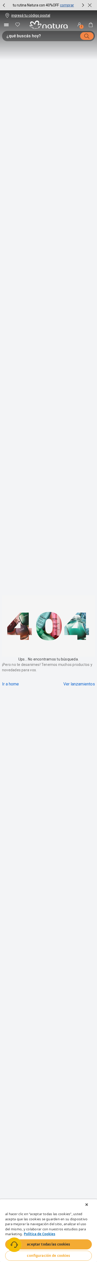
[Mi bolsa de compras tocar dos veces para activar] (91, 25)
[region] (48, 1230)
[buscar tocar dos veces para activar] (87, 36)
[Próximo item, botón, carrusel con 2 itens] (83, 5)
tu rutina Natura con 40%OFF (36, 5)
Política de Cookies (39, 1234)
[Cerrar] (86, 1204)
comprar (67, 5)
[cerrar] (90, 5)
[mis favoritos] (17, 25)
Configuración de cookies (48, 1255)
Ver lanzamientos (79, 684)
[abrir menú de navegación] (6, 25)
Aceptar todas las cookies (48, 1244)
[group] (43, 5)
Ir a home (10, 684)
